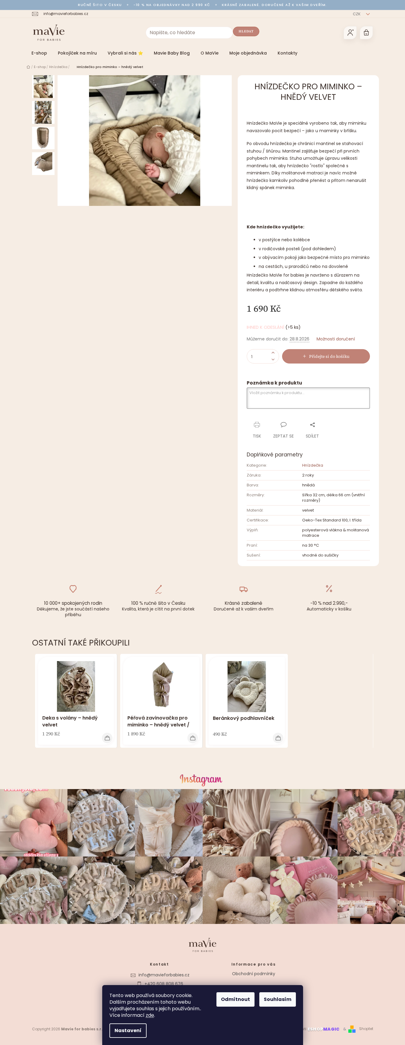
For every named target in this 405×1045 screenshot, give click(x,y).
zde (150, 1015)
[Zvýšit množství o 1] (273, 352)
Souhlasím (277, 999)
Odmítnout (235, 999)
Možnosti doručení (336, 339)
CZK (357, 14)
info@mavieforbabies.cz (163, 975)
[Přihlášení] (350, 32)
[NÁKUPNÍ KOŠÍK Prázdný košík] (366, 32)
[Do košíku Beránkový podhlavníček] (278, 738)
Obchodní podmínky (253, 974)
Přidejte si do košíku (329, 356)
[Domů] (28, 67)
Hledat (246, 31)
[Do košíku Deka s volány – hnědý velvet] (107, 738)
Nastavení (128, 1030)
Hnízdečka (312, 465)
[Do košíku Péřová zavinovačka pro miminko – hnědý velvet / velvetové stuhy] (192, 738)
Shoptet (366, 1029)
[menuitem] (39, 53)
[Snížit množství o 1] (273, 359)
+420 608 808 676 (163, 984)
